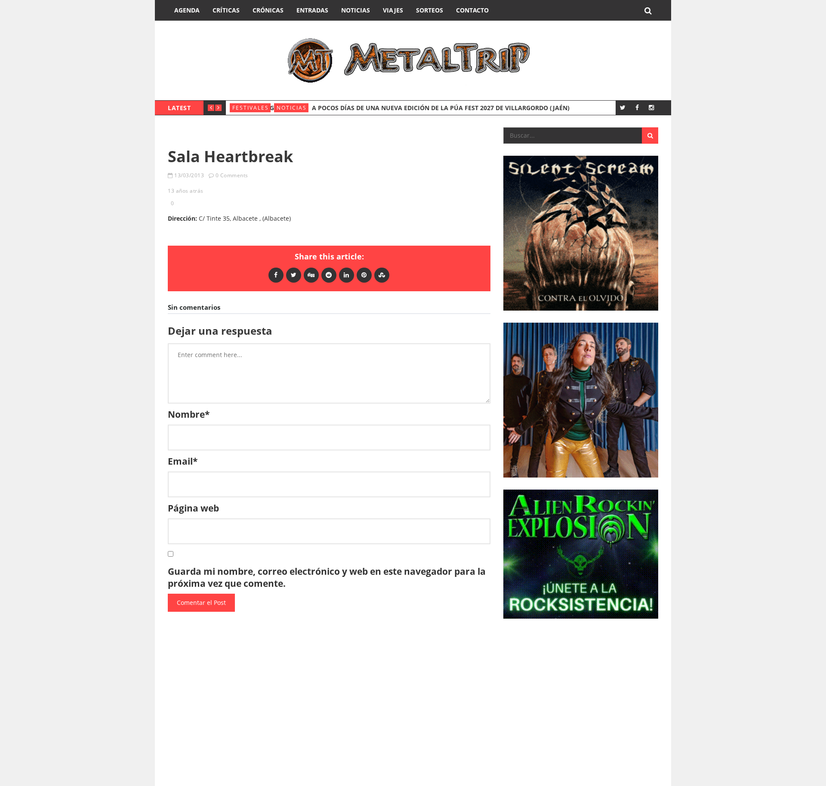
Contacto (472, 10)
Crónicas (268, 10)
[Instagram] (651, 107)
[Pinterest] (364, 275)
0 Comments (232, 175)
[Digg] (311, 275)
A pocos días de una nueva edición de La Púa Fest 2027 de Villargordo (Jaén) (441, 108)
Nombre (189, 414)
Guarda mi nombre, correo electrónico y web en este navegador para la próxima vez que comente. (327, 577)
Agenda (187, 10)
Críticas (226, 10)
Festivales (250, 107)
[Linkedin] (346, 275)
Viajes (393, 10)
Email (182, 461)
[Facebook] (637, 107)
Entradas (312, 10)
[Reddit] (328, 275)
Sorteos (429, 10)
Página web (193, 508)
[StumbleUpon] (381, 275)
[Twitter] (623, 107)
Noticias (355, 10)
